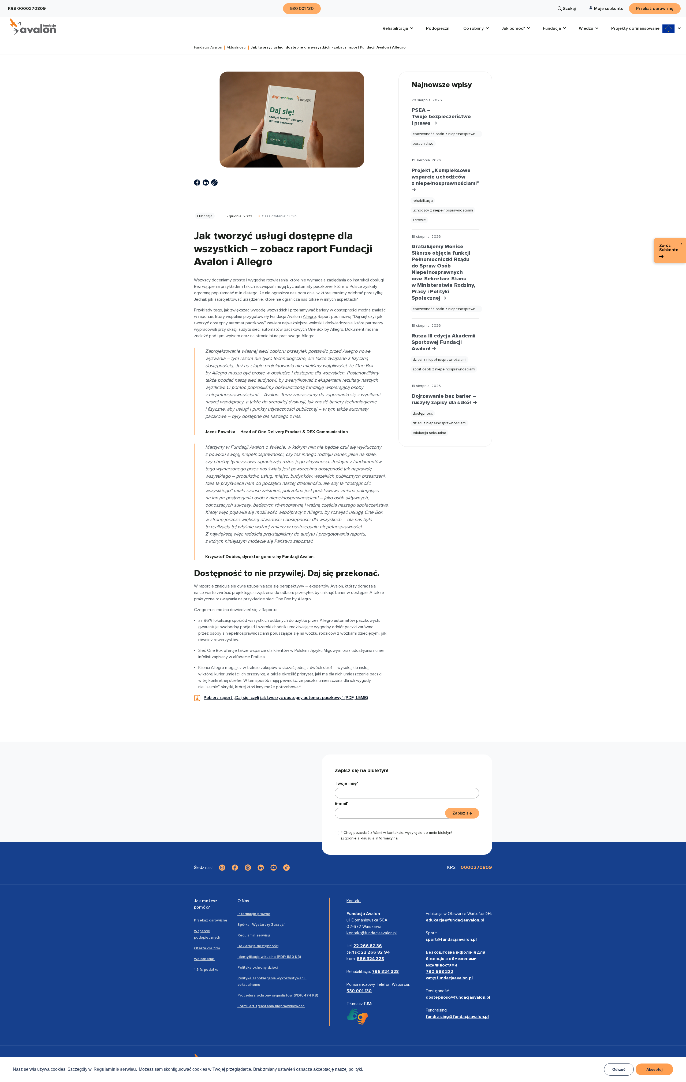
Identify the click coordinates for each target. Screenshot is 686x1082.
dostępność (423, 413)
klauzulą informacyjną (379, 838)
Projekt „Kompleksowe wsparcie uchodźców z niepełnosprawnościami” (445, 177)
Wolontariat (204, 959)
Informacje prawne (253, 914)
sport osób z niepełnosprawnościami (444, 369)
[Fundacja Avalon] (33, 26)
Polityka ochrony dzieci (257, 967)
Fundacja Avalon (208, 48)
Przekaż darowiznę (210, 920)
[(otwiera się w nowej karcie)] (197, 182)
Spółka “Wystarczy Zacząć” (261, 924)
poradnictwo (423, 143)
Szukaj (569, 8)
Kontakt (353, 900)
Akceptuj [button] (654, 1069)
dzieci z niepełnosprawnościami (439, 359)
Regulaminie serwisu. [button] (115, 1069)
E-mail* (341, 803)
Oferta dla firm (207, 948)
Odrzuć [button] (618, 1069)
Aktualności (236, 48)
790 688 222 (439, 971)
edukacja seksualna (429, 432)
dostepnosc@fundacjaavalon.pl (458, 997)
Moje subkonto (609, 8)
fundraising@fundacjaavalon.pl (457, 1016)
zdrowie (419, 220)
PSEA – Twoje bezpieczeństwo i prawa (441, 116)
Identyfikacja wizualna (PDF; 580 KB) (269, 956)
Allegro (309, 316)
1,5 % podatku (206, 969)
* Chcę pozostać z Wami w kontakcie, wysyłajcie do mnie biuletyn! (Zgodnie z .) (396, 835)
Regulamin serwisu (253, 935)
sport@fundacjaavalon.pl (451, 939)
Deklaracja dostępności (257, 946)
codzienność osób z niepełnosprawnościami (447, 134)
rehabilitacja (423, 200)
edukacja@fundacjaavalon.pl (455, 920)
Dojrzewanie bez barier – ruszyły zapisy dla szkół (444, 399)
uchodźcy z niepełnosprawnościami (443, 210)
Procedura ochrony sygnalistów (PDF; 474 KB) (277, 995)
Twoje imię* (346, 783)
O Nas (243, 900)
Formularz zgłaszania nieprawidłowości (271, 1006)
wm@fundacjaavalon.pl (449, 978)
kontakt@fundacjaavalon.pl (371, 933)
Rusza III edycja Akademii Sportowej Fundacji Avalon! (444, 342)
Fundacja (204, 216)
